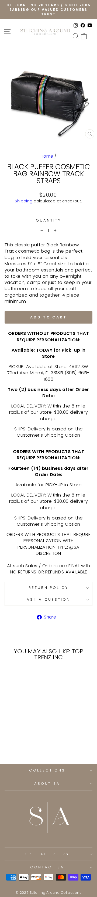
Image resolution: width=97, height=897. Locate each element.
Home (47, 156)
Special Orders (47, 854)
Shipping (23, 201)
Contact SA (47, 867)
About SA (47, 783)
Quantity (48, 220)
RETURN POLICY (49, 587)
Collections (47, 770)
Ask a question (49, 599)
